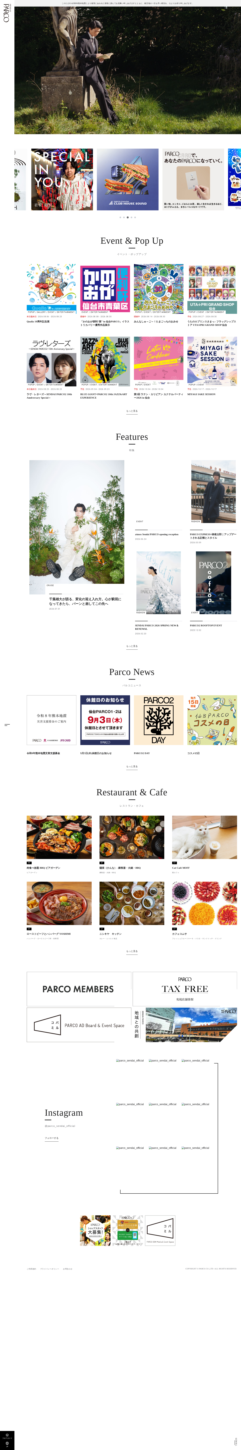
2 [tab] (124, 217)
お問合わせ (67, 1269)
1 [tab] (120, 217)
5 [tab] (135, 217)
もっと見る (132, 411)
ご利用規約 (31, 1269)
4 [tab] (131, 217)
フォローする (52, 1138)
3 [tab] (127, 217)
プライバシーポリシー (49, 1269)
